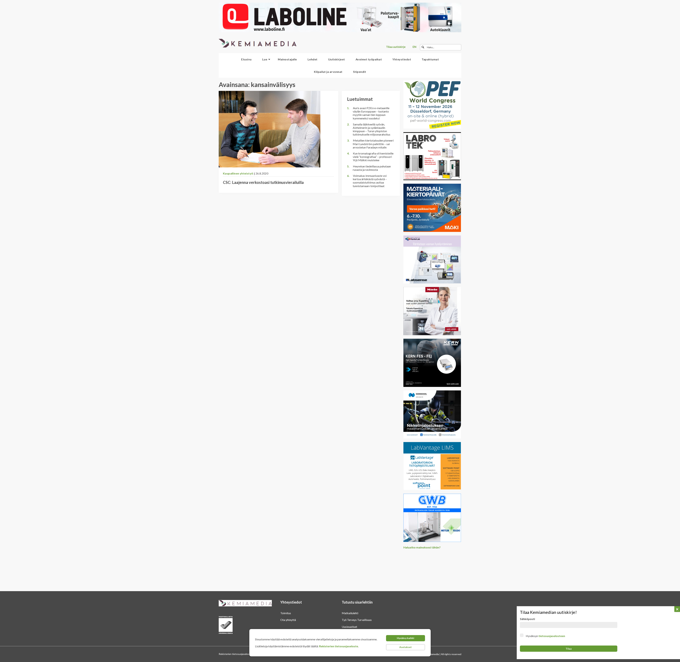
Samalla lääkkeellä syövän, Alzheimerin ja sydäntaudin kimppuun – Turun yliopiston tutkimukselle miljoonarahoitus (371, 129)
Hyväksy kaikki (405, 638)
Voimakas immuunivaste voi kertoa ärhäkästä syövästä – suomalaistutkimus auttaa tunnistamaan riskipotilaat (370, 181)
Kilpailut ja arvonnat (328, 71)
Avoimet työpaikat (369, 59)
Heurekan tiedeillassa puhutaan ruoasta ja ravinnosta (372, 168)
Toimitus (285, 613)
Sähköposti (527, 619)
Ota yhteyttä (288, 619)
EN (414, 46)
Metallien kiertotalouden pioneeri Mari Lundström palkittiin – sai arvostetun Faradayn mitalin (373, 144)
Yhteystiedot (401, 59)
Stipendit (359, 71)
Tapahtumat (430, 59)
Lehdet (313, 59)
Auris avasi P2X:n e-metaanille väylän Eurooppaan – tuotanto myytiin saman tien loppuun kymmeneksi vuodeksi (371, 113)
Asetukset (405, 647)
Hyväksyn (545, 636)
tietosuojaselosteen (552, 636)
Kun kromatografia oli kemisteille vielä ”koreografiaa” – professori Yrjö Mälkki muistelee (373, 157)
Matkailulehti (350, 613)
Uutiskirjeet (336, 59)
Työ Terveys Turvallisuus (357, 619)
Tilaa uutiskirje (396, 46)
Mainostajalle (287, 59)
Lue (264, 59)
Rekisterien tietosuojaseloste (338, 646)
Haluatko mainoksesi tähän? (422, 547)
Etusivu (246, 59)
